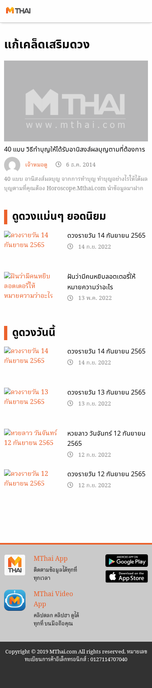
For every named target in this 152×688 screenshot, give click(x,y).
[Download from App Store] (126, 576)
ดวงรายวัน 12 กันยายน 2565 (106, 474)
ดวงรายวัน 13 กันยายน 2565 (106, 392)
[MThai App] (15, 565)
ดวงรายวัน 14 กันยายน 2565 (106, 236)
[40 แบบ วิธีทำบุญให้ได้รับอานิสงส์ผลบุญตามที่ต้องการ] (76, 114)
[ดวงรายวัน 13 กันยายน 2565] (31, 407)
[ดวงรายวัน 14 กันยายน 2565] (31, 250)
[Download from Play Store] (126, 561)
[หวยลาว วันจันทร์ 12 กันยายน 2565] (31, 448)
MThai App (51, 559)
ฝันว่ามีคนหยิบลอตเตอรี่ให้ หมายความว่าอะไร (101, 282)
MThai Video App (53, 599)
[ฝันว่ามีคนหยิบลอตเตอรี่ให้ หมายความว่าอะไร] (31, 287)
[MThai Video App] (15, 600)
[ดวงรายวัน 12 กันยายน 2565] (31, 489)
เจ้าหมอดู (36, 165)
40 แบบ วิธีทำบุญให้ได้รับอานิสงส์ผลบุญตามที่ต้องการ (74, 149)
